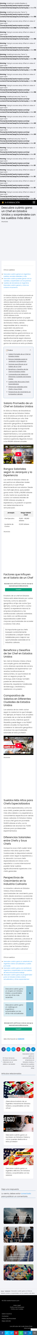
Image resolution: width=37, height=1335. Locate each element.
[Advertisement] (18, 241)
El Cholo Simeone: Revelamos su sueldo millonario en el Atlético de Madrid (10, 1061)
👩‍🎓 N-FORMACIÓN (10, 202)
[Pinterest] (18, 1049)
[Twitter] (13, 1049)
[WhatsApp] (23, 1049)
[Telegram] (33, 1049)
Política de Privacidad (17, 1307)
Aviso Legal (17, 1305)
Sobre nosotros (7, 1314)
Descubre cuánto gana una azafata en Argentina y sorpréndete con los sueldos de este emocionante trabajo (18, 970)
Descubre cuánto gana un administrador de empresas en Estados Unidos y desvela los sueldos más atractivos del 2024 (27, 1061)
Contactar (5, 1316)
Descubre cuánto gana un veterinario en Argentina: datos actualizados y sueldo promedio (18, 963)
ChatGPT (18, 589)
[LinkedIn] (28, 1049)
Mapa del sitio (6, 1321)
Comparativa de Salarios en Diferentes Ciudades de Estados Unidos (19, 376)
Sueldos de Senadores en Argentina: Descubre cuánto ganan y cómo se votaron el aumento (16, 285)
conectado (26, 1193)
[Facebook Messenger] (8, 1049)
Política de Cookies (17, 1309)
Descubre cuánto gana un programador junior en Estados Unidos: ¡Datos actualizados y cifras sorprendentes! (18, 977)
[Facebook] (3, 1049)
